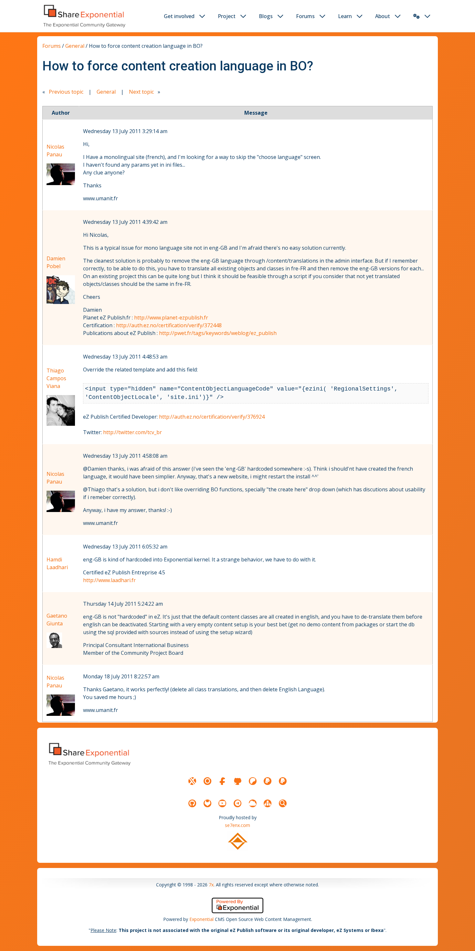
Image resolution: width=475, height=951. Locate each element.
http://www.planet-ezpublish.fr (171, 317)
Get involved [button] (179, 16)
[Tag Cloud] (253, 803)
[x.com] (192, 781)
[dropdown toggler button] (202, 16)
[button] (416, 16)
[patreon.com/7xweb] (253, 781)
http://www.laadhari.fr (109, 580)
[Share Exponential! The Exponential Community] (83, 16)
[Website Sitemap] (267, 803)
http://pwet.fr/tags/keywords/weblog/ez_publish (218, 333)
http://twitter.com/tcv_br (132, 432)
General (74, 45)
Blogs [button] (266, 16)
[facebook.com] (222, 781)
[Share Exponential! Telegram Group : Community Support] (237, 803)
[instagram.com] (207, 781)
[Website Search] (283, 803)
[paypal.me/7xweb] (267, 781)
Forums (51, 45)
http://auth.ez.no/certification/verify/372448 (169, 325)
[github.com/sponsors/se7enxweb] (237, 781)
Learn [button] (345, 16)
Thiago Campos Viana (56, 378)
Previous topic (66, 91)
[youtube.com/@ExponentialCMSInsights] (222, 803)
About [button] (382, 16)
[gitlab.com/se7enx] (207, 803)
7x (211, 885)
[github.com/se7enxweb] (192, 803)
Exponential (201, 919)
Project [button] (227, 16)
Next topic (141, 91)
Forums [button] (305, 16)
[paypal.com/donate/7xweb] (283, 781)
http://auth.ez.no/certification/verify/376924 (212, 416)
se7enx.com (237, 825)
